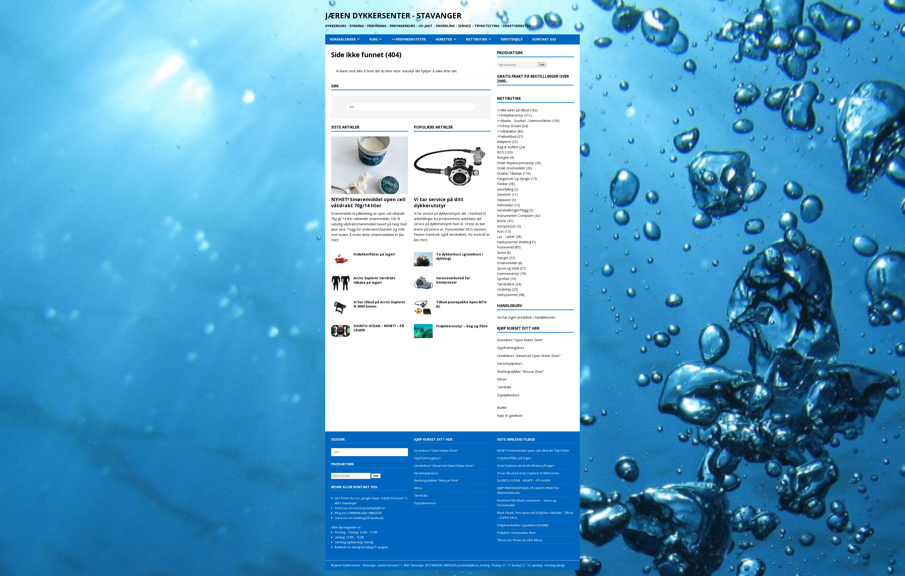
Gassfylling (505, 189)
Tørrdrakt (504, 387)
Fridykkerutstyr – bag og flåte (462, 326)
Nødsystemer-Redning (514, 242)
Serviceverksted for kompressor (453, 280)
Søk (542, 64)
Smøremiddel (507, 263)
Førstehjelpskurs (509, 363)
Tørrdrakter (505, 284)
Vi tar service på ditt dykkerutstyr (439, 202)
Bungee (503, 157)
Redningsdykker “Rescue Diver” (520, 371)
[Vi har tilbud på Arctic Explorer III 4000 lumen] (340, 307)
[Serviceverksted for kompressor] (423, 283)
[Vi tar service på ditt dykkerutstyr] (452, 165)
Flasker (502, 184)
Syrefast (503, 278)
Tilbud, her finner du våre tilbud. (520, 540)
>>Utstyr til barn (509, 126)
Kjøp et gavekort (509, 415)
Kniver (501, 221)
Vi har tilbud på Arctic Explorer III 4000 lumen (379, 304)
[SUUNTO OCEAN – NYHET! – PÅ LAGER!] (340, 331)
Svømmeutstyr (508, 273)
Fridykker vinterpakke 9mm (516, 533)
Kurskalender (343, 39)
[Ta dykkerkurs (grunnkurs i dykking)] (423, 259)
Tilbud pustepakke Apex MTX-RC (462, 304)
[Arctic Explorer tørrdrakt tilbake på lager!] (340, 283)
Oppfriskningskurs (510, 347)
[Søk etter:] (411, 107)
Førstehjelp (512, 39)
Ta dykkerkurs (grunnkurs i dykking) (459, 256)
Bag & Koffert (507, 147)
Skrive (501, 252)
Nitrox (501, 379)
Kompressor (506, 226)
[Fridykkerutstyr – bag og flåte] (423, 331)
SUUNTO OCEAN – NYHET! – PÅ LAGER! (379, 328)
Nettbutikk (476, 39)
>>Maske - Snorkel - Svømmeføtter (524, 120)
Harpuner (504, 200)
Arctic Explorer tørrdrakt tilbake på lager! (374, 280)
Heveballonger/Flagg (512, 210)
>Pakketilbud (506, 136)
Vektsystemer (507, 294)
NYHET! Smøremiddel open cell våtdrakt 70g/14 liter (368, 202)
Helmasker (505, 205)
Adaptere (504, 141)
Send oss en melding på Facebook (359, 518)
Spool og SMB (508, 268)
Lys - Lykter (506, 236)
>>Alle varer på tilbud (513, 110)
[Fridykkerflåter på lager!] (340, 259)
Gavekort (504, 194)
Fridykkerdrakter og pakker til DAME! (523, 525)
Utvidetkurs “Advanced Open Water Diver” (529, 355)
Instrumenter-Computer (515, 215)
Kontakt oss (544, 39)
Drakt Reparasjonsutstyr (515, 163)
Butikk (501, 407)
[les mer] (420, 240)
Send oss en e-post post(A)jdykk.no (360, 508)
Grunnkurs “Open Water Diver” (520, 340)
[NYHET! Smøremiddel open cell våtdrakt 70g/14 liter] (369, 165)
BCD (500, 152)
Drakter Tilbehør (509, 173)
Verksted (444, 39)
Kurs (373, 39)
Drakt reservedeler (511, 168)
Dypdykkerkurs (508, 395)
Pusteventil (505, 247)
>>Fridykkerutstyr (408, 39)
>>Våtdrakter (507, 131)
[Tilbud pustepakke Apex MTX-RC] (423, 307)
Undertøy (504, 289)
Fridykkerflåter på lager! (374, 254)
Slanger (502, 258)
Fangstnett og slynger (513, 178)
